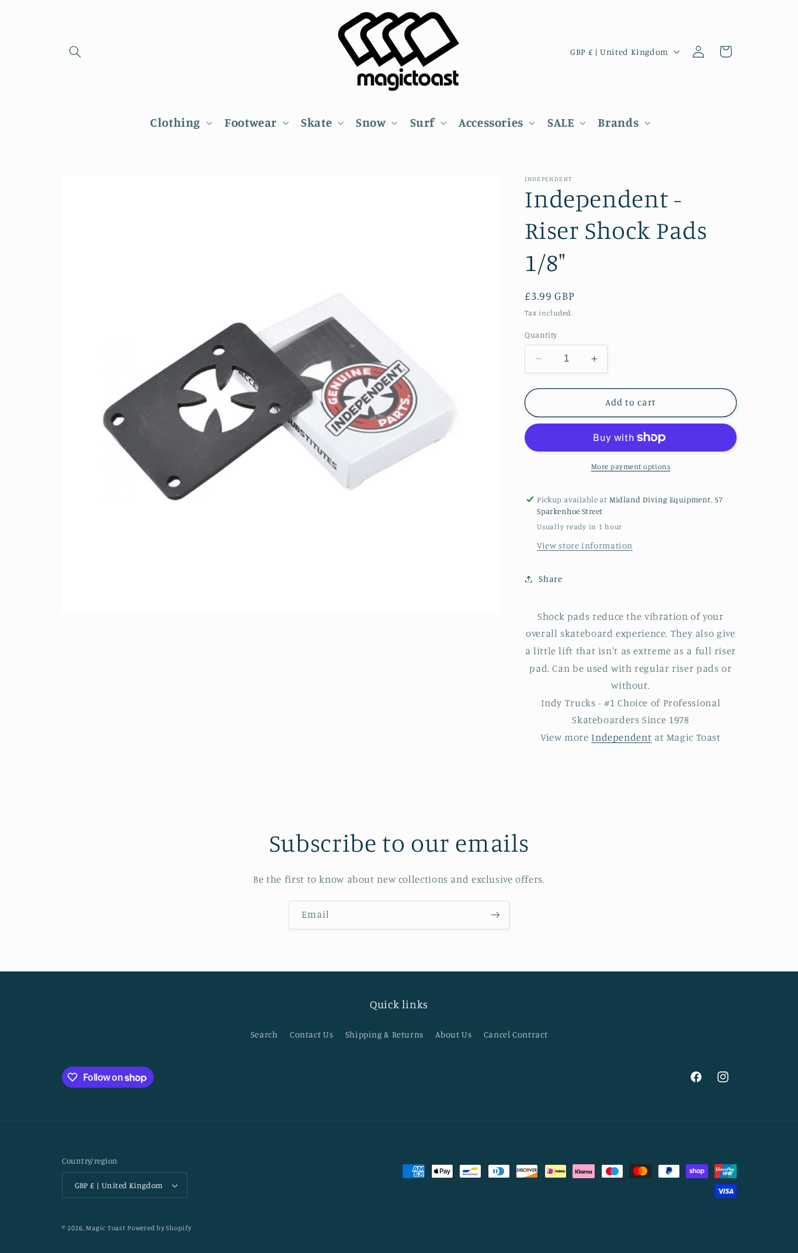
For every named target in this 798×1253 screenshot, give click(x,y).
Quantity (541, 334)
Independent (621, 737)
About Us (453, 1034)
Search (264, 1034)
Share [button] (550, 579)
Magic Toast (105, 1228)
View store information (585, 545)
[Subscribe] (495, 915)
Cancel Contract (515, 1034)
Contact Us (311, 1034)
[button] (75, 51)
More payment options (631, 466)
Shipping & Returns (384, 1034)
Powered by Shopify (159, 1228)
